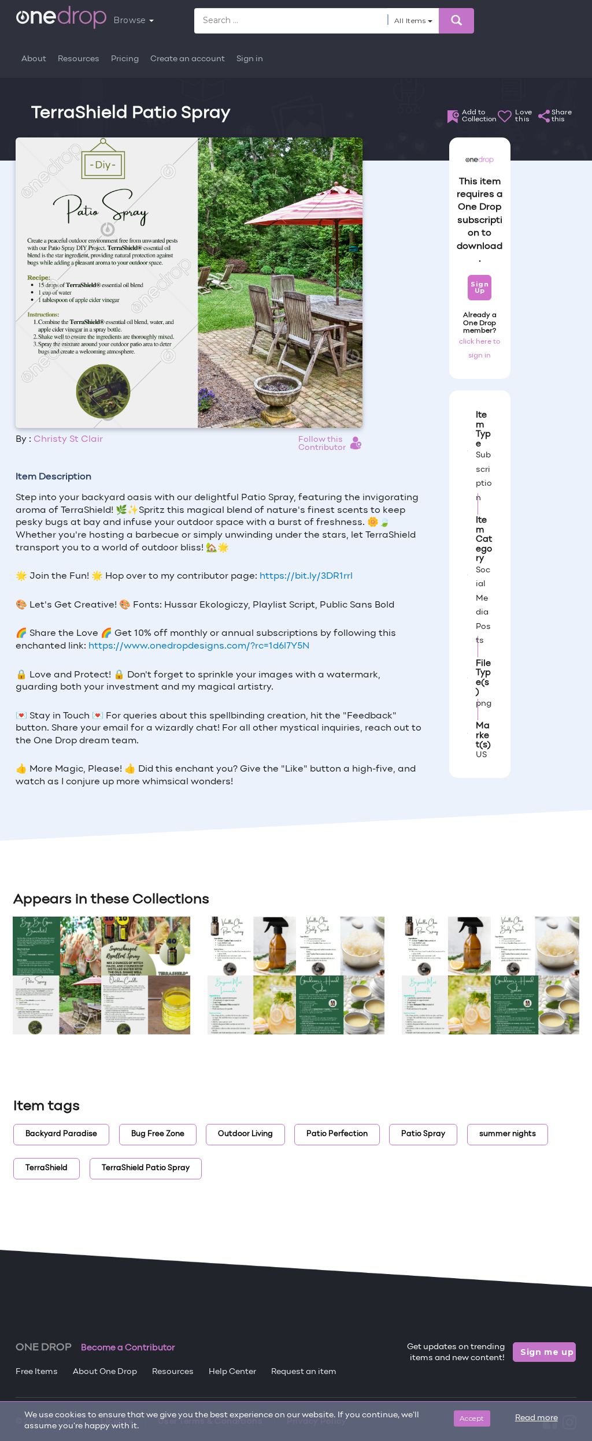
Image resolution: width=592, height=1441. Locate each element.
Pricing (125, 59)
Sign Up (480, 287)
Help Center (232, 1372)
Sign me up (547, 1352)
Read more (536, 1418)
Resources (78, 59)
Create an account (187, 59)
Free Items (37, 1372)
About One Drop (105, 1372)
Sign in (249, 59)
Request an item (303, 1372)
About (33, 59)
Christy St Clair (68, 439)
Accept (472, 1418)
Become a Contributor (128, 1348)
